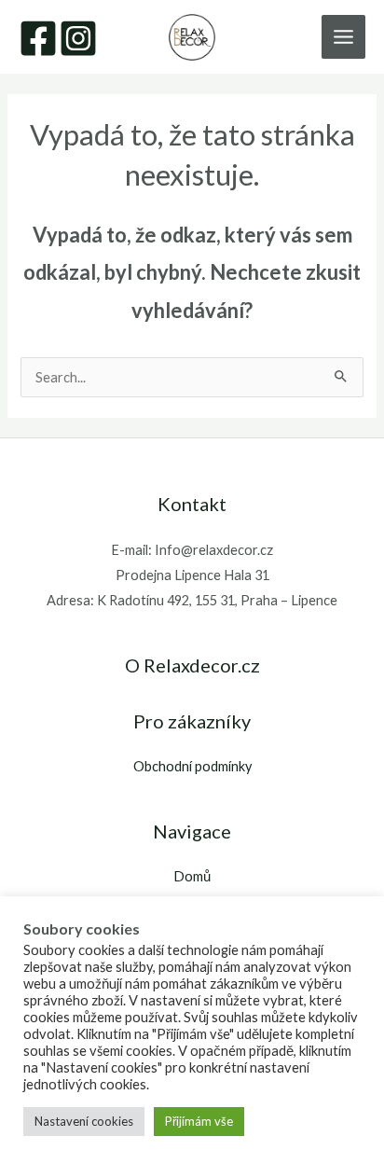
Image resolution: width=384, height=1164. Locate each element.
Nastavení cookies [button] (83, 1121)
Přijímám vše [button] (199, 1121)
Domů (192, 876)
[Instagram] (78, 38)
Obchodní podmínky (192, 766)
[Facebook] (38, 38)
